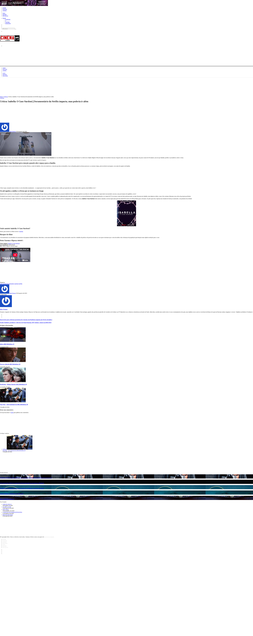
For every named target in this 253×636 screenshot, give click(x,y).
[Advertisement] (39, 57)
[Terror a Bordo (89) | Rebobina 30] (13, 361)
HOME (4, 8)
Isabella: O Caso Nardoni (14, 243)
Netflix (21, 231)
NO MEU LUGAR (7, 507)
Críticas (6, 96)
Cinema (5, 10)
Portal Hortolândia (49, 537)
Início (1, 96)
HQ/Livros (5, 15)
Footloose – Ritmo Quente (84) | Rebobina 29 (13, 384)
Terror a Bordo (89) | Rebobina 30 (10, 364)
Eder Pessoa (12, 131)
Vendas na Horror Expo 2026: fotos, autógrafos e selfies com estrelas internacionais (26, 477)
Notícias (5, 9)
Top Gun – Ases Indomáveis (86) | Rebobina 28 (14, 404)
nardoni (16, 283)
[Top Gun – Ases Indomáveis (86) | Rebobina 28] (13, 402)
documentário (10, 283)
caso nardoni (3, 283)
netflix (20, 283)
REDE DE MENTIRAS (8, 514)
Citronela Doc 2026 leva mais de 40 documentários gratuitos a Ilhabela (22, 483)
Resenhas (5, 12)
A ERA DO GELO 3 (7, 504)
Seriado (5, 14)
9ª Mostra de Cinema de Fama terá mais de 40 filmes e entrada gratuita (22, 488)
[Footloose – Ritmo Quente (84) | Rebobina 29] (13, 381)
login (12, 412)
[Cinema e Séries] (10, 41)
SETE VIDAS (6, 509)
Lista (4, 13)
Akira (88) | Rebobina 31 (7, 344)
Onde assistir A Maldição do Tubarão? (12, 494)
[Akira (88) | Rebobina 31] (13, 341)
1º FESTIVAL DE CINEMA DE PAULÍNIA (12, 512)
